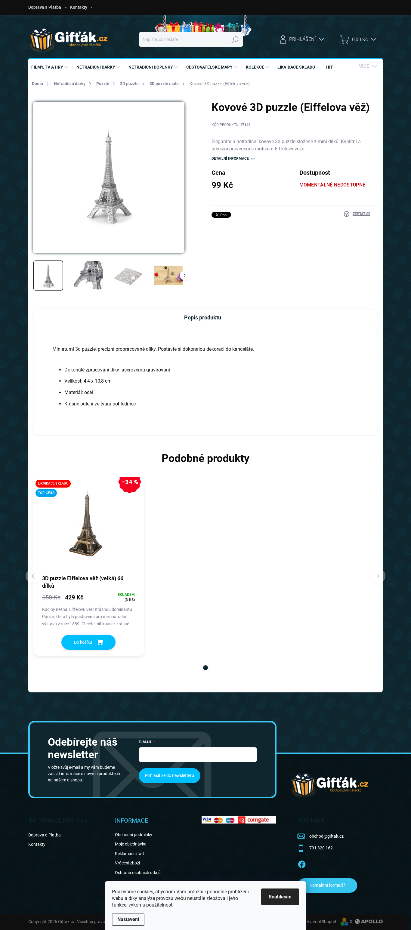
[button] (205, 668)
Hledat (235, 39)
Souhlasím (280, 897)
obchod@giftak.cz (326, 836)
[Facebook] (301, 863)
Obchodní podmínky (133, 834)
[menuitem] (50, 67)
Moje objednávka (131, 844)
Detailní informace (230, 158)
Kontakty (78, 7)
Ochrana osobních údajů (138, 872)
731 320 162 (321, 847)
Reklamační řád (129, 853)
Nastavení (128, 919)
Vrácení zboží (127, 863)
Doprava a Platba (44, 7)
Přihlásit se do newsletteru (169, 775)
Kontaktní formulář (327, 885)
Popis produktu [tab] (202, 317)
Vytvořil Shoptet (321, 921)
